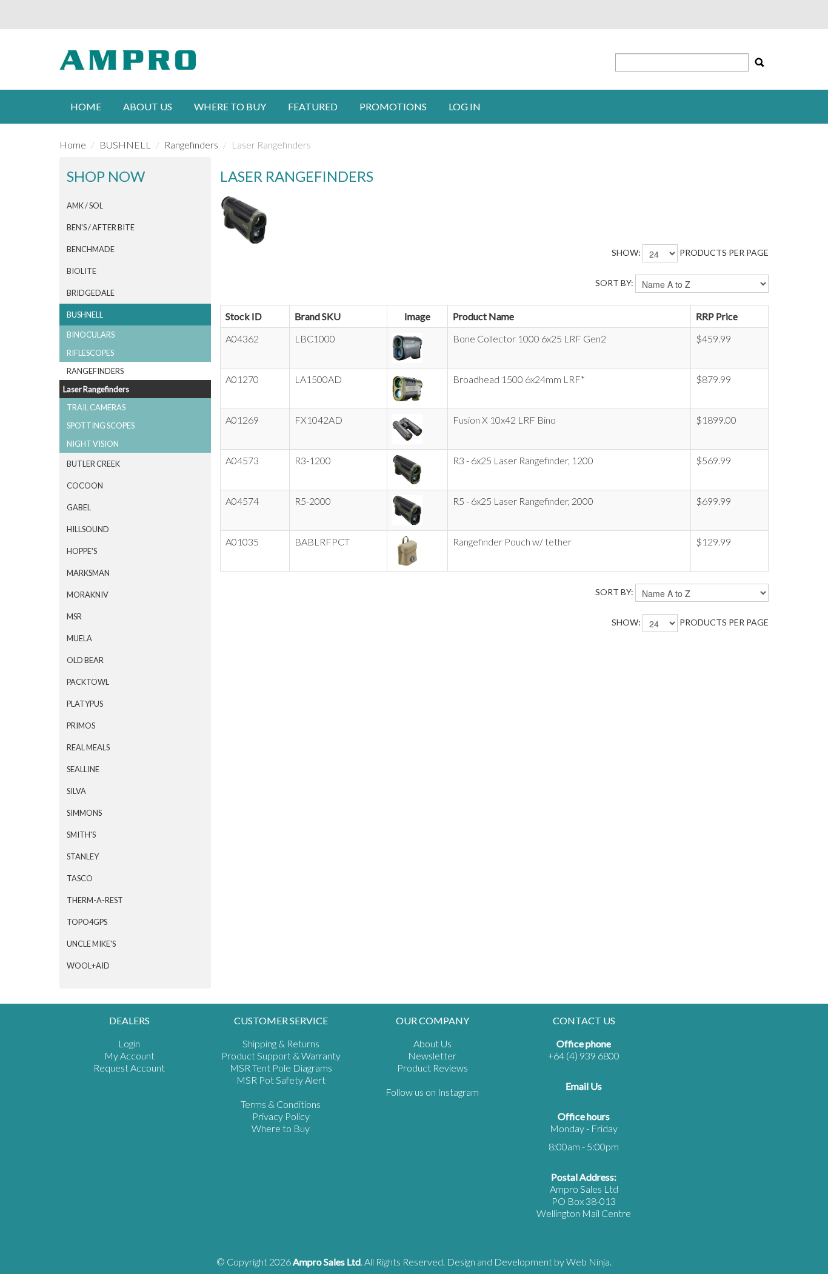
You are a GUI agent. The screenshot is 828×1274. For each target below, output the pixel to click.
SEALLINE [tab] (83, 769)
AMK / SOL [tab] (85, 205)
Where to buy (230, 106)
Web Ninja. (589, 1261)
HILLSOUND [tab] (88, 529)
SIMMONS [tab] (84, 813)
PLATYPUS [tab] (85, 704)
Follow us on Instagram (432, 1092)
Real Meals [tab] (88, 747)
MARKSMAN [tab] (88, 573)
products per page (724, 252)
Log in (465, 106)
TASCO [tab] (80, 878)
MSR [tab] (74, 616)
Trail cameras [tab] (96, 407)
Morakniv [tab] (88, 594)
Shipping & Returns (280, 1043)
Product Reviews (432, 1067)
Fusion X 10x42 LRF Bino (504, 419)
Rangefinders (191, 144)
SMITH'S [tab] (81, 834)
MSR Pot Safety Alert (281, 1080)
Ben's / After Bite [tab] (101, 227)
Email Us (584, 1086)
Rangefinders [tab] (95, 371)
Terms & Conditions (281, 1104)
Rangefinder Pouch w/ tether (512, 541)
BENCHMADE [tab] (91, 249)
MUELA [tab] (79, 638)
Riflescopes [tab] (90, 353)
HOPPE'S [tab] (82, 551)
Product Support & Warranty (281, 1055)
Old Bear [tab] (85, 660)
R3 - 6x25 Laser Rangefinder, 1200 (523, 460)
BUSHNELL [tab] (85, 314)
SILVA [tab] (76, 791)
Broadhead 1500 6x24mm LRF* (519, 379)
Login (129, 1043)
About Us (147, 106)
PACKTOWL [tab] (88, 682)
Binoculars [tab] (91, 334)
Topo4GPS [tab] (87, 922)
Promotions (393, 106)
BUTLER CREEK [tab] (93, 464)
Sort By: (614, 283)
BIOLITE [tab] (81, 271)
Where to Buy (281, 1128)
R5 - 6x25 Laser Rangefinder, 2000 (523, 501)
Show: (626, 252)
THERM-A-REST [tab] (95, 900)
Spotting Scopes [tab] (101, 425)
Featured (313, 106)
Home (85, 106)
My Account (129, 1055)
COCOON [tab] (85, 485)
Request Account (129, 1067)
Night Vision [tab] (93, 444)
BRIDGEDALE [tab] (91, 293)
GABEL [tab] (79, 507)
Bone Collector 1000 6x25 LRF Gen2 (529, 338)
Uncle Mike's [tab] (91, 944)
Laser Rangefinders (96, 389)
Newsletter (432, 1055)
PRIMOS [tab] (81, 725)
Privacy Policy (281, 1116)
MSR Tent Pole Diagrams (281, 1067)
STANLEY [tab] (83, 856)
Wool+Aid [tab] (88, 965)
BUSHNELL (125, 144)
